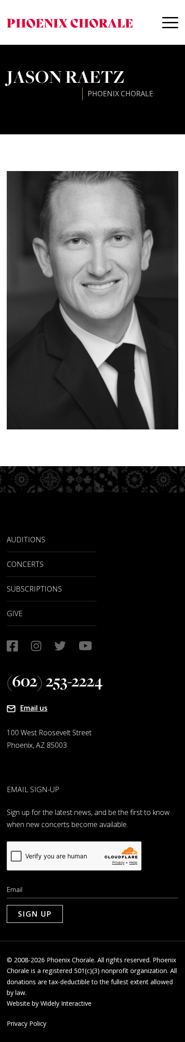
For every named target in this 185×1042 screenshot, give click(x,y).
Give (14, 613)
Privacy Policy (26, 1023)
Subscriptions (34, 589)
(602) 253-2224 (55, 681)
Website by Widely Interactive (49, 1003)
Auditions (26, 540)
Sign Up (35, 914)
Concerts (25, 564)
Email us (34, 708)
